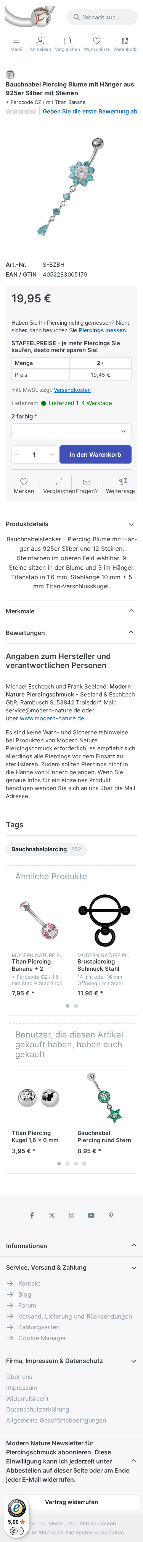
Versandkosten (72, 390)
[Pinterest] (111, 1215)
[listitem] (71, 186)
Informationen (26, 1246)
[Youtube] (91, 1215)
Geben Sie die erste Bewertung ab (90, 111)
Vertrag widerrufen (71, 1502)
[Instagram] (71, 1215)
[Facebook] (32, 1215)
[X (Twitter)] (51, 1215)
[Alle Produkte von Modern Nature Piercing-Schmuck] (10, 74)
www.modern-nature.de (52, 718)
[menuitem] (46, 850)
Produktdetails (27, 524)
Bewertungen (25, 633)
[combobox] (102, 17)
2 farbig (22, 416)
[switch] (17, 1531)
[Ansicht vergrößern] (71, 186)
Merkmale (20, 611)
